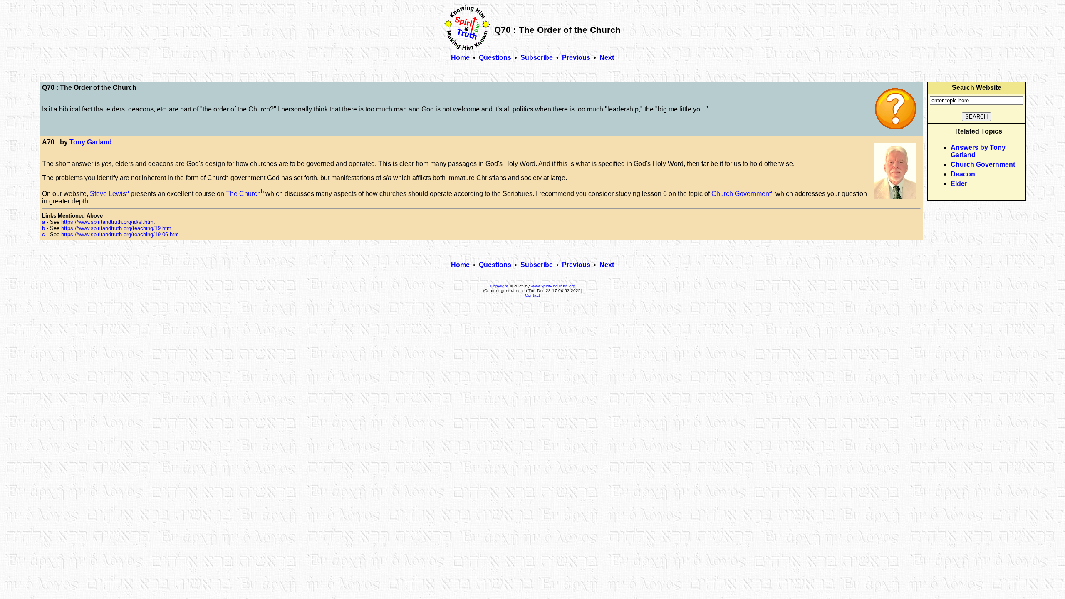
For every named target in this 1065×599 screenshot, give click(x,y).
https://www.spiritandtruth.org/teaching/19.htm (116, 228)
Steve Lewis (108, 193)
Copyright (499, 286)
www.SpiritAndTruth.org (553, 286)
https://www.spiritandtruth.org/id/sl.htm (107, 222)
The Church (243, 193)
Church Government (741, 193)
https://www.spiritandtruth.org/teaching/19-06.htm (120, 234)
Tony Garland (90, 142)
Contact (532, 295)
